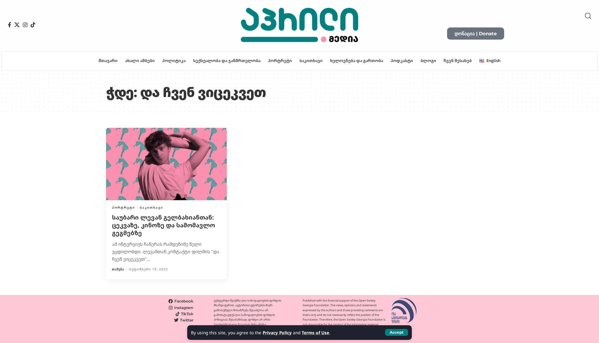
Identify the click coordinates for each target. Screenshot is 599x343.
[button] (396, 332)
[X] (17, 25)
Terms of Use (315, 333)
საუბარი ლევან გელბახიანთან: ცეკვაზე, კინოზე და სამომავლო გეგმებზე (163, 225)
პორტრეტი (123, 207)
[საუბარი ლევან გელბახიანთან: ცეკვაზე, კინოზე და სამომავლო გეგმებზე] (166, 164)
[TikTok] (33, 25)
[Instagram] (25, 25)
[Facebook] (9, 25)
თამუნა (118, 269)
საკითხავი (151, 207)
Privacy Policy (277, 333)
